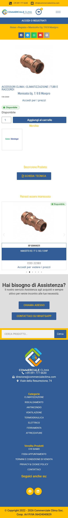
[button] (21, 35)
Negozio (22, 27)
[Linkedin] (38, 491)
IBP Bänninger (34, 245)
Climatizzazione (37, 86)
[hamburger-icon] (58, 12)
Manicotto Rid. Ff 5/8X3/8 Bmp (34, 251)
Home (13, 27)
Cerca (60, 333)
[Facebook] (30, 491)
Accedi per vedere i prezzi (34, 267)
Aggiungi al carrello (39, 120)
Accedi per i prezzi (34, 100)
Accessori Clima (13, 86)
